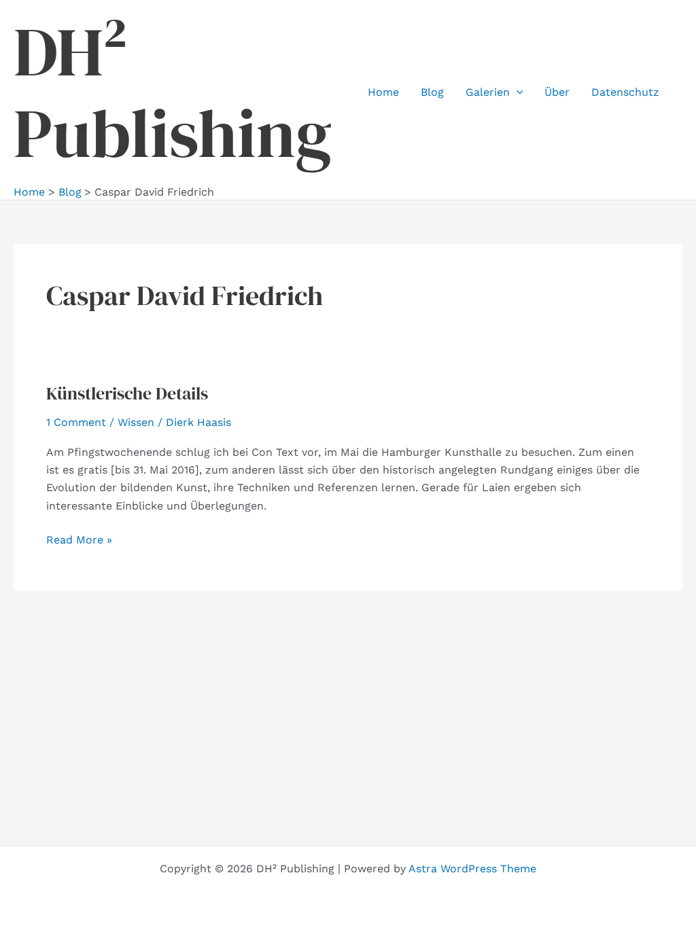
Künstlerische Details (127, 393)
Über (557, 92)
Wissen (136, 422)
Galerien (488, 92)
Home (383, 92)
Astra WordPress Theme (472, 868)
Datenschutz (625, 92)
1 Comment (76, 422)
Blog (432, 92)
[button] (516, 92)
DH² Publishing (173, 92)
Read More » (79, 541)
